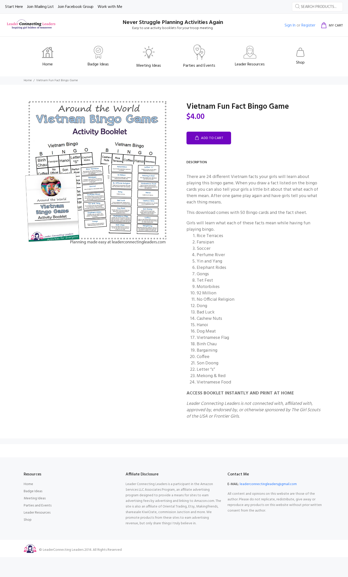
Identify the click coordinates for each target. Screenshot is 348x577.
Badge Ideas (33, 491)
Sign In (290, 25)
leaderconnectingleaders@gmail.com (268, 484)
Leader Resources (37, 513)
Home (28, 80)
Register (308, 25)
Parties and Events (37, 506)
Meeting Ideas (35, 498)
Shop (28, 520)
